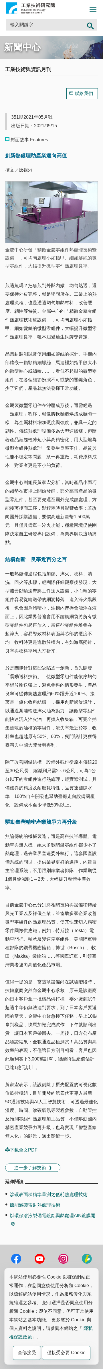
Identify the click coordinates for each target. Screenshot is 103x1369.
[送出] (90, 25)
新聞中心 (22, 47)
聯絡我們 (84, 93)
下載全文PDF (23, 1150)
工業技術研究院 (30, 8)
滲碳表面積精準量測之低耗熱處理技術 (49, 1194)
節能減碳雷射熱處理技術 (35, 1205)
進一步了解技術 (30, 1167)
